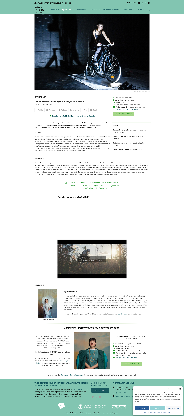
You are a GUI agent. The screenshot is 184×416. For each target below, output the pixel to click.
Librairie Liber (122, 314)
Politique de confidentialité (163, 412)
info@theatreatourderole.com (125, 396)
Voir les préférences (173, 408)
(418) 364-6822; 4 (121, 393)
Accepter (142, 408)
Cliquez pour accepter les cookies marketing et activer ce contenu (92, 259)
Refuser (157, 408)
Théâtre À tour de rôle (79, 389)
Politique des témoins (150, 412)
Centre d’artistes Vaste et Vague (72, 375)
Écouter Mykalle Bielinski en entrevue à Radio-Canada (73, 116)
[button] (180, 389)
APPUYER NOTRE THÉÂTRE (46, 3)
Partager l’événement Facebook (127, 109)
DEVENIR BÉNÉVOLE (64, 3)
